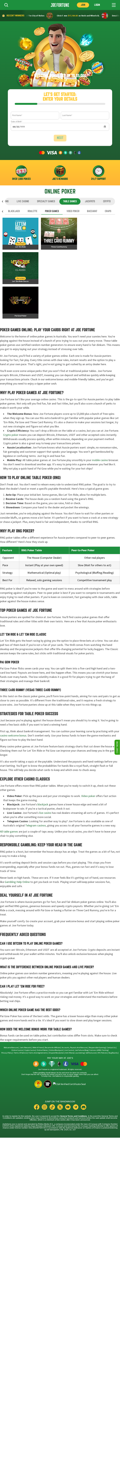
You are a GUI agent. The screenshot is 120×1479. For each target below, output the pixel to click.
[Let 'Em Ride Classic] (20, 268)
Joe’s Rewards (25, 1047)
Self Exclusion (91, 1053)
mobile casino (100, 460)
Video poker (88, 796)
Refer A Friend (38, 1047)
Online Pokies (42, 1050)
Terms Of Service (20, 1053)
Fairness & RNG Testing (98, 1050)
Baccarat (92, 211)
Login (97, 5)
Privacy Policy (6, 1053)
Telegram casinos (35, 825)
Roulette (32, 211)
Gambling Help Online (17, 882)
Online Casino (17, 1050)
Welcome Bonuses (11, 1047)
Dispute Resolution (56, 1053)
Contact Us (111, 1047)
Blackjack (14, 211)
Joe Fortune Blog (81, 1050)
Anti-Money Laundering (74, 1053)
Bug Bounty (113, 1053)
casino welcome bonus (13, 735)
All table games (9, 831)
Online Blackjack (56, 1050)
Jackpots (90, 201)
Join (83, 5)
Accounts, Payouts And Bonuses (75, 1047)
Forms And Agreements (38, 1053)
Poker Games (52, 211)
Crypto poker (10, 435)
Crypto (107, 201)
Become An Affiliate (52, 1047)
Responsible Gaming (97, 1047)
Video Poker (73, 211)
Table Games (70, 201)
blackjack (43, 804)
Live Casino (23, 201)
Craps (108, 211)
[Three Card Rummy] (59, 234)
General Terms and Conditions (73, 1116)
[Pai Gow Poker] (20, 303)
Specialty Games (46, 201)
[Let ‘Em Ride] (20, 234)
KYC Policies (102, 1053)
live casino (45, 813)
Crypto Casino (29, 1050)
